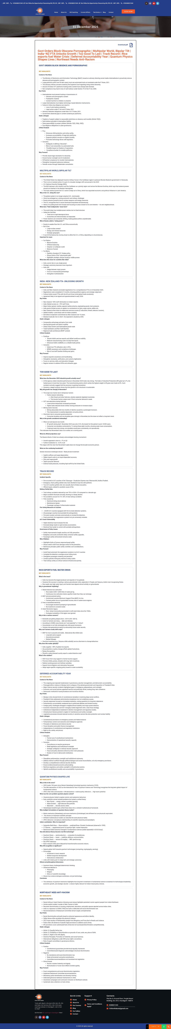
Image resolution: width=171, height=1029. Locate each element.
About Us (64, 12)
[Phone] (168, 1026)
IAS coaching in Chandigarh (50, 1012)
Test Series (96, 12)
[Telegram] (157, 3)
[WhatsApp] (164, 1026)
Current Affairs (85, 12)
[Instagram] (146, 3)
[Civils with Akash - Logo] (39, 997)
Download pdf (123, 45)
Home (56, 12)
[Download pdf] (131, 45)
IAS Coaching (74, 12)
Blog (104, 12)
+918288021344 (60, 3)
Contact (111, 12)
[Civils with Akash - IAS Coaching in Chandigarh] (40, 11)
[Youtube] (154, 3)
